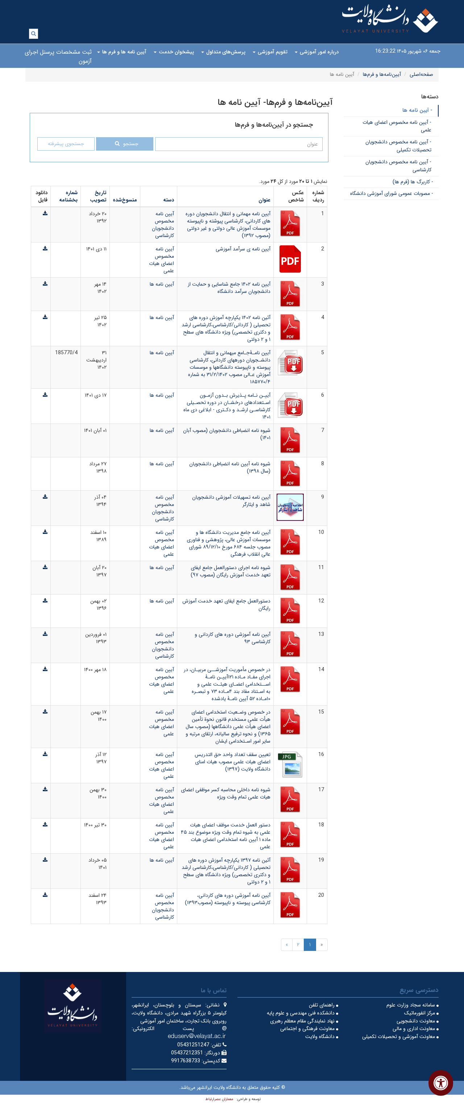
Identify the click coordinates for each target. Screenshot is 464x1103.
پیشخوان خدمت (175, 52)
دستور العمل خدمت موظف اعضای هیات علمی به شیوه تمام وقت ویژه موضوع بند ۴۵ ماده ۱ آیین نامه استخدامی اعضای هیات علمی (225, 836)
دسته (168, 200)
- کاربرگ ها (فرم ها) (413, 182)
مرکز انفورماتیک (420, 1013)
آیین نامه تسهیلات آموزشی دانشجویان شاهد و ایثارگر (231, 500)
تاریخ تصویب (98, 196)
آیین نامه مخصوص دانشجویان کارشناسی (163, 225)
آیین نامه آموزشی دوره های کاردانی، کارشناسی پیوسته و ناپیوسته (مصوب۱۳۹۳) (227, 899)
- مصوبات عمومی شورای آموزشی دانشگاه (391, 193)
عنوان (264, 200)
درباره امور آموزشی (318, 52)
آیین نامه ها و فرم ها (123, 52)
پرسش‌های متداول (225, 52)
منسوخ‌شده (125, 200)
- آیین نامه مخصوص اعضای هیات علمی (396, 126)
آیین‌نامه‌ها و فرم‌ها (382, 74)
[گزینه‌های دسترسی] (440, 1083)
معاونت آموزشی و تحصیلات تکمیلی (399, 1037)
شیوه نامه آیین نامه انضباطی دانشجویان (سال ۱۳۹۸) (229, 467)
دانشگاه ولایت (320, 1037)
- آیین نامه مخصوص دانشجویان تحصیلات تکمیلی (398, 146)
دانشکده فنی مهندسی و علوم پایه (301, 1013)
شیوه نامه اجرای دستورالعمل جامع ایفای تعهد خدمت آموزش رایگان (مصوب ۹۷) (230, 571)
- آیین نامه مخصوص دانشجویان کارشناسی (398, 166)
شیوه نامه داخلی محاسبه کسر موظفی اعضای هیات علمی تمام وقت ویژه (225, 793)
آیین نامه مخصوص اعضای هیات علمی (161, 260)
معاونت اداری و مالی (414, 1029)
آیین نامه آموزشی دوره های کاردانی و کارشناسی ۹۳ (232, 638)
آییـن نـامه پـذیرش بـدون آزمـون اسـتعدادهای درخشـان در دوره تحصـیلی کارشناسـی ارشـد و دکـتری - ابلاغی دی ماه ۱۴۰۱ (226, 406)
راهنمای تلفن (322, 1005)
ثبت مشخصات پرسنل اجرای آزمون (58, 57)
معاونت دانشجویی (416, 1021)
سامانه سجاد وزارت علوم (411, 1005)
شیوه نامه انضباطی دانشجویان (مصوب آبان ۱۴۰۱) (226, 434)
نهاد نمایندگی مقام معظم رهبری (303, 1021)
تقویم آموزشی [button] (271, 52)
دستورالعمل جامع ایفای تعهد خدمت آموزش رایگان (226, 604)
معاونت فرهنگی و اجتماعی (308, 1029)
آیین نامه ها (162, 284)
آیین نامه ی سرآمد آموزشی (243, 249)
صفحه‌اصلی (421, 74)
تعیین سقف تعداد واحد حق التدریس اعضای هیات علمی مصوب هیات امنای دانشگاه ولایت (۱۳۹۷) (232, 762)
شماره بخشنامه (68, 196)
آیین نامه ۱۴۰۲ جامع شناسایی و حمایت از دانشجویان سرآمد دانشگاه (229, 287)
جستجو (130, 144)
